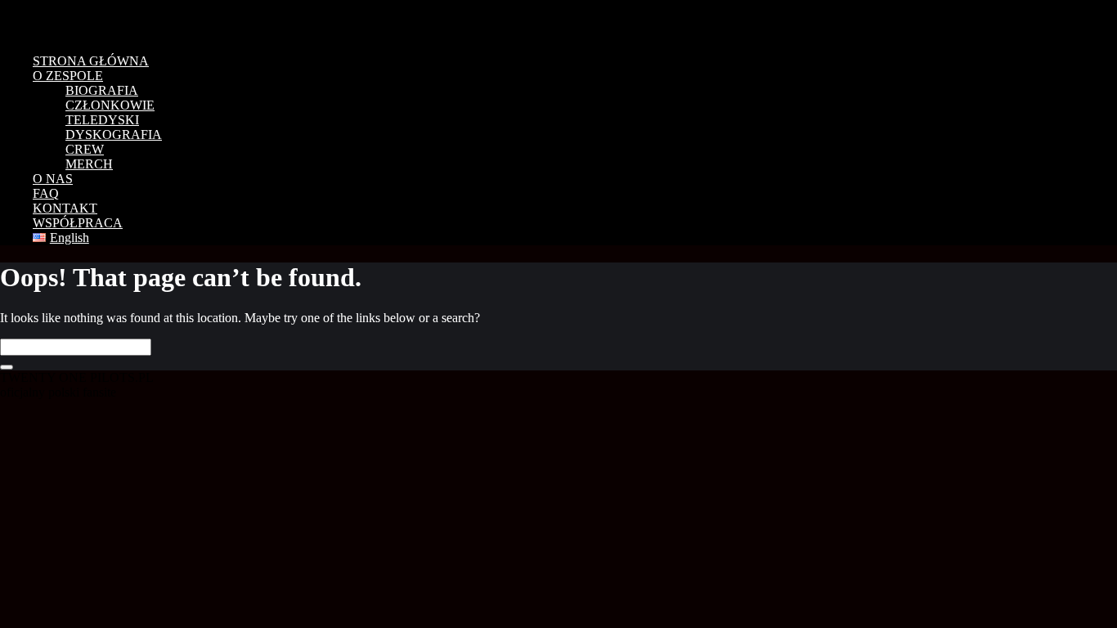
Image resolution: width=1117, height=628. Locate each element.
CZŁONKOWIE (110, 105)
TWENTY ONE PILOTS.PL (114, 20)
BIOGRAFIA (101, 90)
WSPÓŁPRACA (78, 223)
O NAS (53, 179)
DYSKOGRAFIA (113, 134)
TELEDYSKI (102, 120)
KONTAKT (65, 208)
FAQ (46, 193)
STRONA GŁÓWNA (91, 61)
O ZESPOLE (68, 76)
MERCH (89, 164)
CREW (84, 149)
